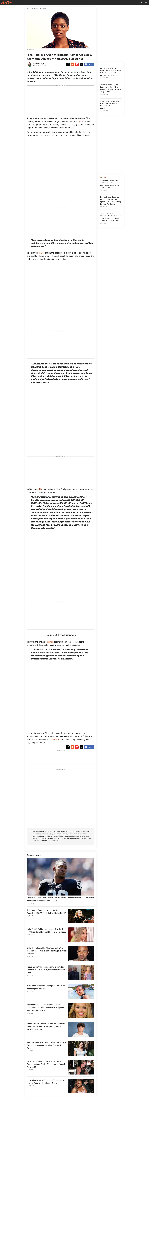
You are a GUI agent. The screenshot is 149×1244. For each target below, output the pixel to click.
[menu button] (146, 2)
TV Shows (43, 8)
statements (55, 739)
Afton (80, 121)
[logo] (7, 2)
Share (90, 64)
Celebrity (35, 8)
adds (39, 489)
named (50, 641)
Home (28, 8)
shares (41, 252)
